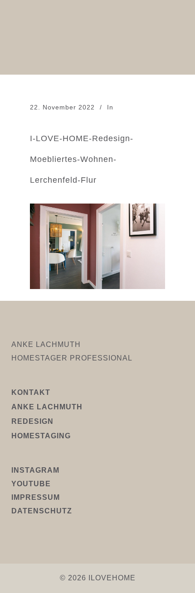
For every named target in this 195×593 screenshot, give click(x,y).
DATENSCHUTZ (41, 511)
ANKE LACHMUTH (47, 407)
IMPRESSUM (35, 497)
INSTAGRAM (35, 470)
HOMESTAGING (41, 436)
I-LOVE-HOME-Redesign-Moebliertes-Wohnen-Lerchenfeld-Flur (81, 159)
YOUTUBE (31, 484)
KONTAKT (30, 392)
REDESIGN (32, 421)
